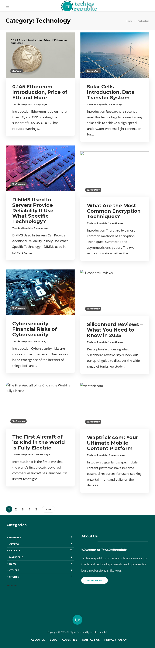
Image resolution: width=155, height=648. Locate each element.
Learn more (94, 580)
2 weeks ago (115, 104)
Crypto (40, 544)
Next (48, 509)
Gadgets (16, 71)
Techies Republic (22, 104)
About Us (38, 639)
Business (40, 537)
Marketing (40, 557)
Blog (53, 639)
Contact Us (91, 639)
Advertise (69, 639)
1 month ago (115, 223)
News (40, 563)
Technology (93, 71)
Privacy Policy (115, 639)
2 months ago (42, 454)
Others (40, 570)
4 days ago (40, 104)
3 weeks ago (41, 228)
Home (129, 20)
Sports (40, 576)
